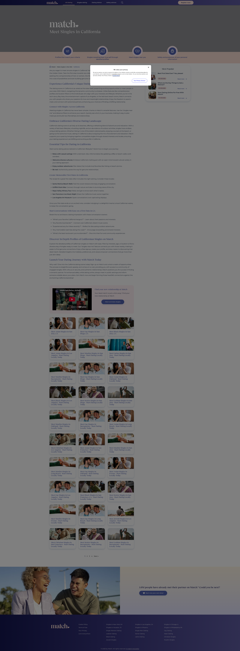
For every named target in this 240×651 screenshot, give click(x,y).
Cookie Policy (116, 75)
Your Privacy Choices (139, 80)
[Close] (148, 67)
